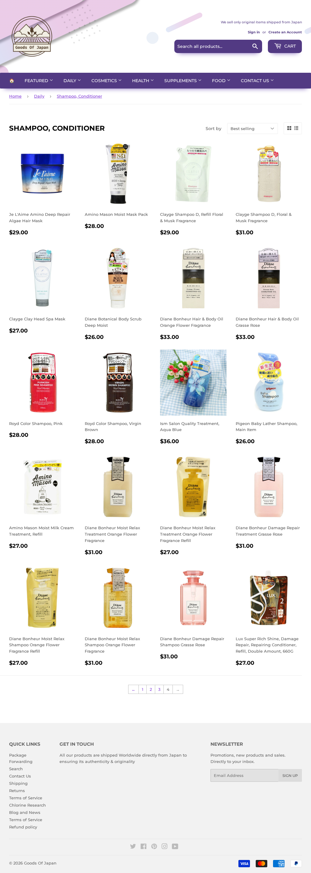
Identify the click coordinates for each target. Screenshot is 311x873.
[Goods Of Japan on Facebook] (143, 847)
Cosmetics (104, 80)
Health (141, 80)
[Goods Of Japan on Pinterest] (154, 847)
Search (16, 768)
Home (15, 96)
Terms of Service (25, 797)
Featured (37, 80)
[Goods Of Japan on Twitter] (133, 847)
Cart (289, 46)
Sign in (254, 32)
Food (219, 80)
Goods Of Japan (40, 863)
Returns (17, 790)
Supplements (181, 80)
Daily (70, 80)
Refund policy (23, 826)
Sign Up (290, 775)
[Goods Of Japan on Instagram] (165, 847)
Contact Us (255, 80)
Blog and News (24, 812)
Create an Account (285, 32)
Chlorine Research (27, 805)
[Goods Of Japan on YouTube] (175, 847)
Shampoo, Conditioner (79, 96)
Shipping (18, 783)
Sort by (213, 128)
